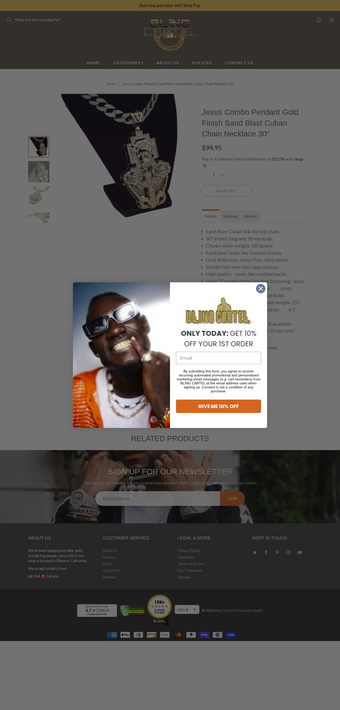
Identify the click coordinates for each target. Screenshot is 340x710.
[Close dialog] (260, 288)
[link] (218, 311)
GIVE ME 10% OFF (218, 406)
